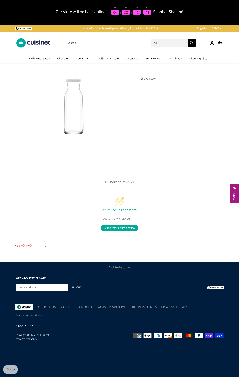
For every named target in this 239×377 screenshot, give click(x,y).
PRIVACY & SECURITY (174, 307)
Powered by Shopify (26, 338)
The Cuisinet (42, 335)
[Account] (212, 43)
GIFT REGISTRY (47, 307)
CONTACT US (85, 307)
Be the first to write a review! (119, 228)
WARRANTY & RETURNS (112, 307)
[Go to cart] (220, 43)
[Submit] (192, 43)
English (201, 28)
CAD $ (215, 28)
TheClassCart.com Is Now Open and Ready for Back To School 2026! (119, 28)
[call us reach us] (23, 28)
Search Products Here (28, 315)
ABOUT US (66, 307)
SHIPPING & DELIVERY (144, 307)
